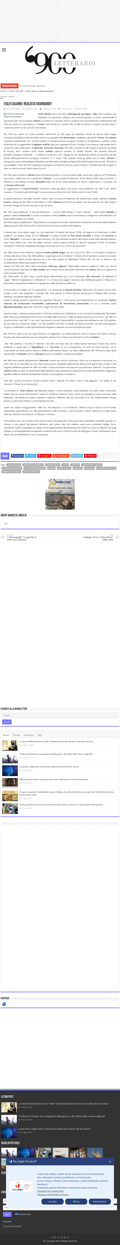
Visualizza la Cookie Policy (50, 1191)
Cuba (65, 465)
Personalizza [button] (99, 1201)
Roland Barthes (31, 472)
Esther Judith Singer (92, 465)
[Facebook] (59, 1237)
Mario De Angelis (13, 109)
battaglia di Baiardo (33, 465)
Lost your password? (12, 1226)
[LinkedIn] (65, 1237)
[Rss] (52, 1237)
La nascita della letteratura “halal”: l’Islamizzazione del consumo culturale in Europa (56, 741)
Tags (40, 735)
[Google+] (55, 1237)
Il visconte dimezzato (35, 468)
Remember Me (24, 1214)
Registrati (7, 1221)
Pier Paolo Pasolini (106, 468)
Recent (6, 735)
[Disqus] (60, 583)
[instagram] (68, 1237)
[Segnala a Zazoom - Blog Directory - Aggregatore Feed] (4, 1004)
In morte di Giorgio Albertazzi (32, 86)
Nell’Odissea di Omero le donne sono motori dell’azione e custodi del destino (53, 779)
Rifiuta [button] (76, 1201)
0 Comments (66, 109)
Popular (16, 735)
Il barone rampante (12, 468)
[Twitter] (61, 1237)
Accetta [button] (53, 1201)
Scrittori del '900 (16, 91)
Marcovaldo (64, 468)
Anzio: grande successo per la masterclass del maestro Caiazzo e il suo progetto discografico (61, 804)
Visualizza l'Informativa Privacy (53, 1194)
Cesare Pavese (53, 465)
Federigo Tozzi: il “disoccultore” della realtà (98, 537)
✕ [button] (110, 1161)
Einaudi (75, 465)
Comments (29, 735)
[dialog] (60, 1183)
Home (3, 91)
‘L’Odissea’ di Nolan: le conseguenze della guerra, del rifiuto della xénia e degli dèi (55, 754)
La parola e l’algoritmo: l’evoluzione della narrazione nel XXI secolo (49, 767)
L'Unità (51, 468)
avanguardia (14, 465)
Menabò (78, 468)
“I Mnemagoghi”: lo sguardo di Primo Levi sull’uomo (21, 537)
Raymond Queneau (11, 472)
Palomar (90, 468)
